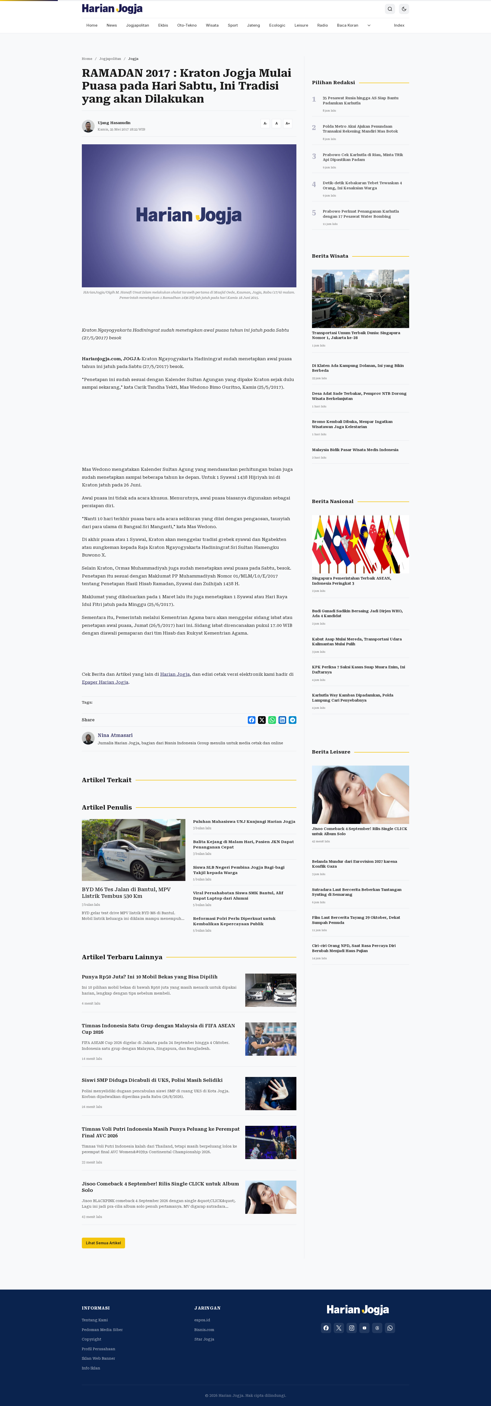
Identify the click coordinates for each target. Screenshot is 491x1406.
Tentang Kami (95, 1320)
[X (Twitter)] (339, 1328)
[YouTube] (364, 1328)
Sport (233, 25)
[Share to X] (262, 720)
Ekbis (163, 25)
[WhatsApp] (390, 1328)
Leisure (301, 25)
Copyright (91, 1339)
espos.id (202, 1320)
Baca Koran (347, 25)
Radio (322, 25)
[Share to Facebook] (251, 720)
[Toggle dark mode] (404, 9)
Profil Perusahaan (98, 1349)
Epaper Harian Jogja (105, 682)
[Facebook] (326, 1328)
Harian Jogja (175, 674)
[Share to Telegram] (292, 720)
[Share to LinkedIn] (282, 720)
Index (399, 25)
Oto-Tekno (187, 25)
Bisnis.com (204, 1330)
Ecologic (277, 25)
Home (91, 25)
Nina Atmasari (115, 735)
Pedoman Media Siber (102, 1330)
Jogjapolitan (137, 25)
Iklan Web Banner (98, 1358)
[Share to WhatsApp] (272, 720)
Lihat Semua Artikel (103, 1243)
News (112, 25)
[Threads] (377, 1328)
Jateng (253, 25)
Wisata (212, 25)
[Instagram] (352, 1328)
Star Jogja (204, 1339)
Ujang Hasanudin (114, 123)
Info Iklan (91, 1368)
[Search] (390, 9)
